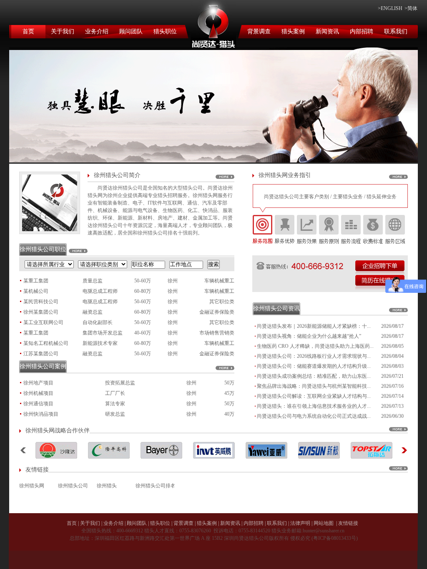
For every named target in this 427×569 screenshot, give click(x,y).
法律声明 (300, 523)
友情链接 (348, 523)
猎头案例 (293, 31)
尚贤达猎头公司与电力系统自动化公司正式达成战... (314, 416)
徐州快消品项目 (40, 414)
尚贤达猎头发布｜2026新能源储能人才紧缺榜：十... (314, 326)
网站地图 (324, 523)
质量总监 (93, 281)
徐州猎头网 (31, 486)
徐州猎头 (107, 486)
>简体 (410, 8)
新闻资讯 (327, 31)
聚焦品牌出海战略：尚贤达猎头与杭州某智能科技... (314, 386)
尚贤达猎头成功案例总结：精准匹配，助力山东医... (314, 376)
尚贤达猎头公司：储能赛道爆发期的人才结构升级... (314, 366)
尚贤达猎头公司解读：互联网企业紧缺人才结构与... (314, 396)
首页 (28, 31)
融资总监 (93, 312)
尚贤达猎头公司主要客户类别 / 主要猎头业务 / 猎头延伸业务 (330, 197)
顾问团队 (131, 31)
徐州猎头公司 (73, 486)
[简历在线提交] (379, 282)
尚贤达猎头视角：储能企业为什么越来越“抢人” (309, 336)
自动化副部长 (98, 322)
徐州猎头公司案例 (43, 366)
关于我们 (62, 31)
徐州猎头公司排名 (155, 486)
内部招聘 (361, 31)
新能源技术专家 (100, 343)
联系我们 (395, 31)
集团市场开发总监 (103, 333)
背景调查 (259, 31)
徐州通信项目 (38, 404)
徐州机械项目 (38, 393)
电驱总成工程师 (100, 291)
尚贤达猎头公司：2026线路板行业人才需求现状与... (314, 356)
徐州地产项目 (38, 383)
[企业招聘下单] (379, 267)
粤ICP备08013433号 (334, 538)
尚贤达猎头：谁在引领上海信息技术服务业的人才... (314, 406)
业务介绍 (96, 31)
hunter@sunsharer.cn (323, 531)
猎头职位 (165, 31)
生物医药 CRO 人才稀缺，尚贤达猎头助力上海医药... (315, 346)
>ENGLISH (390, 8)
